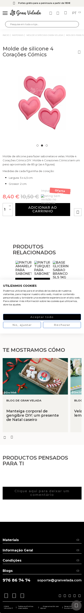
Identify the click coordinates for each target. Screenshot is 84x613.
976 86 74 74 (16, 580)
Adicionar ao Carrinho (42, 209)
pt (74, 13)
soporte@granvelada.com (59, 580)
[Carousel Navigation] (42, 437)
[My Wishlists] (51, 13)
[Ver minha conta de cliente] (58, 13)
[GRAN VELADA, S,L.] (25, 13)
